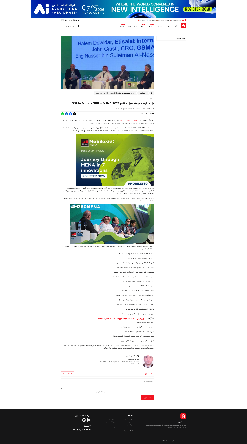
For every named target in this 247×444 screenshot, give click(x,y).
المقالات (142, 93)
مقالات (168, 26)
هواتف (131, 428)
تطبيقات (150, 25)
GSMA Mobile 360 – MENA (128, 120)
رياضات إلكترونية (132, 26)
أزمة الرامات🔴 (141, 20)
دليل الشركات (111, 425)
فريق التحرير (112, 419)
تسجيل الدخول (70, 26)
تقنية (151, 98)
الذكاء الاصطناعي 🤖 (175, 20)
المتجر (122, 25)
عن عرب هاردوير (129, 419)
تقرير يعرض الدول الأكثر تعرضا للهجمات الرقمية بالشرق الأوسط (122, 318)
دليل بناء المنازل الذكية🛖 (162, 20)
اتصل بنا (131, 422)
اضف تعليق (147, 398)
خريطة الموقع (129, 425)
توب (142, 25)
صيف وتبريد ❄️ (151, 20)
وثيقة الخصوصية (110, 422)
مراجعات (159, 26)
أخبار (176, 26)
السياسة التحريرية (128, 431)
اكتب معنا (112, 428)
